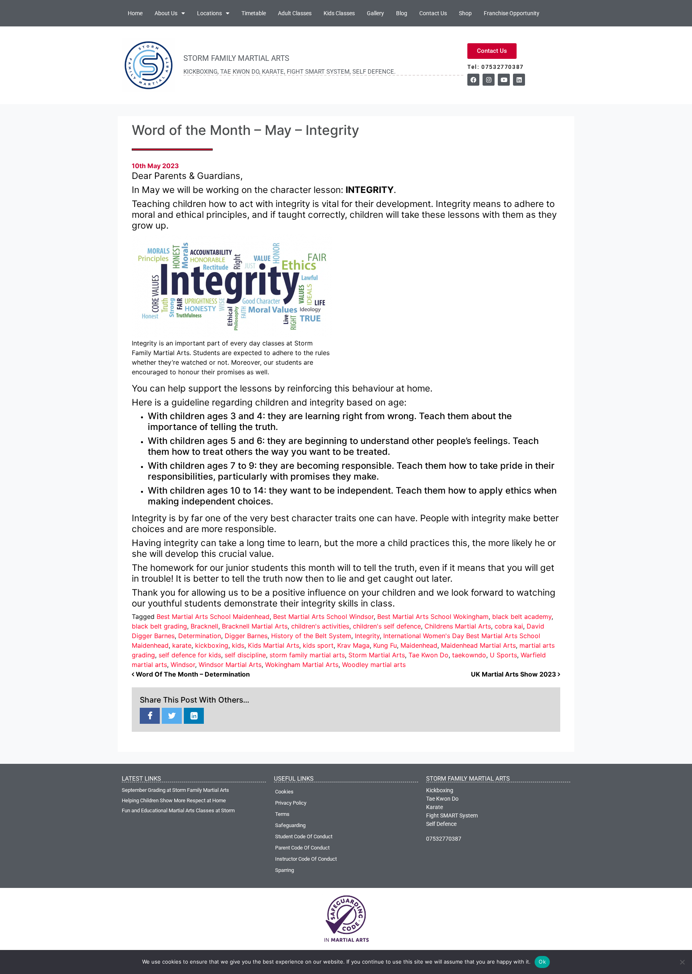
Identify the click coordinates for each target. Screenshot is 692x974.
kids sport (318, 645)
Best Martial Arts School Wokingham (433, 617)
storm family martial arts (307, 655)
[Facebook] (473, 80)
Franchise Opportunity (511, 13)
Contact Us (433, 13)
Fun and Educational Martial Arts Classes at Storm (178, 810)
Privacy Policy (290, 803)
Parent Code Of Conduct (302, 848)
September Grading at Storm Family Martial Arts (175, 790)
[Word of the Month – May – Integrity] (150, 716)
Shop (465, 13)
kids (238, 645)
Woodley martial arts (374, 665)
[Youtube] (504, 80)
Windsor (183, 665)
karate (181, 645)
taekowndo (469, 655)
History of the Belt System (311, 636)
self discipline (245, 655)
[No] (682, 962)
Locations (209, 13)
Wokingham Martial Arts (301, 665)
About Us (166, 13)
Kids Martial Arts (273, 645)
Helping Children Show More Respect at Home (174, 800)
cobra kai (509, 626)
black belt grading (159, 626)
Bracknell (204, 626)
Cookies (284, 792)
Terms (282, 814)
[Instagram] (489, 80)
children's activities (320, 626)
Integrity (367, 636)
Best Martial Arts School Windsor (323, 617)
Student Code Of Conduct (303, 836)
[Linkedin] (519, 80)
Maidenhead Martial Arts (478, 645)
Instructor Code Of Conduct (306, 859)
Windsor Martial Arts (230, 665)
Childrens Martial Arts (457, 626)
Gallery (375, 13)
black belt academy (521, 617)
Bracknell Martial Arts (255, 626)
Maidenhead (418, 645)
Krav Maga (353, 645)
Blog (401, 13)
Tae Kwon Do (428, 655)
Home (135, 13)
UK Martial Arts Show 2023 (514, 674)
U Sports (503, 655)
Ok (542, 961)
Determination (199, 636)
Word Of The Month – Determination (192, 674)
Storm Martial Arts (376, 655)
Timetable (253, 13)
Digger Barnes (246, 636)
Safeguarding (290, 825)
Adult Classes (295, 13)
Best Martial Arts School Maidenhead (213, 617)
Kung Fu (385, 645)
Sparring (284, 870)
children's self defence (387, 626)
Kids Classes (339, 13)
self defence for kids (190, 655)
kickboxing (211, 645)
